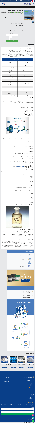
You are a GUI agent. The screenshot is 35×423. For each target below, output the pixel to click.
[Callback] (33, 418)
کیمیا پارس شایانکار (24, 419)
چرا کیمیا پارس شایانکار (6, 382)
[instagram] (33, 415)
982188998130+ (8, 0)
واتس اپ (2, 17)
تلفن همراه (32, 407)
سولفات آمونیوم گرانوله (31, 399)
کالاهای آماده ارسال (31, 398)
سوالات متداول (7, 378)
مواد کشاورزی (32, 395)
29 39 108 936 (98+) (29, 380)
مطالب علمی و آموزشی (6, 381)
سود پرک (32, 393)
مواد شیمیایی (27, 7)
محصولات (31, 7)
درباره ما (8, 376)
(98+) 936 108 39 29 (26, 295)
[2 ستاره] (18, 12)
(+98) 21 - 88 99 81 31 (26, 292)
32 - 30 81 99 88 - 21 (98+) (28, 377)
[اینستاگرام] (2, 0)
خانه (33, 7)
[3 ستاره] (15, 12)
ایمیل (5, 17)
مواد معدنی (32, 394)
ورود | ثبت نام (28, 0)
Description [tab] (30, 45)
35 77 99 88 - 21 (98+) (28, 379)
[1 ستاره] (21, 12)
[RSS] (3, 0)
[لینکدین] (1, 0)
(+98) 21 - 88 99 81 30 (26, 291)
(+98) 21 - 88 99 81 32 (26, 294)
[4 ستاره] (12, 12)
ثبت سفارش (12, 40)
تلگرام (4, 17)
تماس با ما (7, 377)
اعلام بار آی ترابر (7, 380)
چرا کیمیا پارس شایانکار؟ (29, 251)
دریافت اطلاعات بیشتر (29, 288)
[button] (2, 353)
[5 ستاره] (9, 12)
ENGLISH (32, 0)
